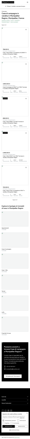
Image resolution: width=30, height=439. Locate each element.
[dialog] (15, 422)
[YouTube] (11, 410)
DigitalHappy (17, 437)
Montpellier (17, 20)
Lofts (3, 312)
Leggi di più (22, 417)
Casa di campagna (14, 21)
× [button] (27, 413)
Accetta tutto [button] (8, 426)
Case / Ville (5, 270)
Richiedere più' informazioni (13, 376)
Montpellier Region (5, 21)
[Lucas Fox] (8, 2)
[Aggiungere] (26, 29)
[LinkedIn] (5, 410)
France (12, 20)
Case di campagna (6, 249)
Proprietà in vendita (5, 20)
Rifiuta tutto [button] (21, 426)
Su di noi (4, 396)
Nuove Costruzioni (6, 403)
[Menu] (27, 2)
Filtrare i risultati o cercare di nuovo (16, 6)
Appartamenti (5, 228)
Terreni (3, 291)
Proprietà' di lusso (6, 333)
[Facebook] (3, 410)
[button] (26, 37)
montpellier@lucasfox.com (13, 369)
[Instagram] (8, 410)
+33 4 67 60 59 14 (10, 366)
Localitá (4, 400)
